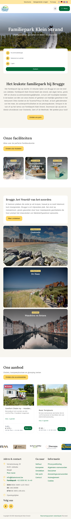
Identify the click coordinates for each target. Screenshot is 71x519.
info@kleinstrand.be (15, 477)
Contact (39, 477)
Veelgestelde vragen (40, 2)
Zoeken (35, 69)
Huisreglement (53, 477)
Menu (65, 8)
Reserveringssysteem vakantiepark (51, 516)
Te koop (53, 2)
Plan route (11, 473)
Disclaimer (52, 471)
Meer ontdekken (14, 218)
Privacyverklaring (55, 464)
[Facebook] (5, 506)
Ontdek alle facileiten (13, 149)
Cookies (51, 481)
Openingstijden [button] (13, 495)
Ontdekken (40, 471)
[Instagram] (11, 506)
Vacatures (27, 2)
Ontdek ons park (35, 117)
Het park (39, 474)
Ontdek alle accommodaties (16, 377)
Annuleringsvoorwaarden (58, 474)
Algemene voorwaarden (57, 467)
